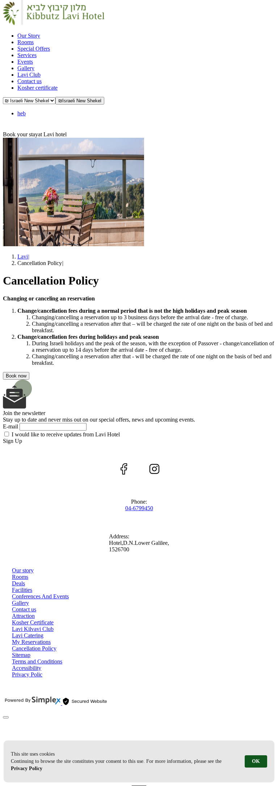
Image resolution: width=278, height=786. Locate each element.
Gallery (20, 603)
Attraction (23, 616)
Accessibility (26, 668)
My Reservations (31, 642)
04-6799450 (139, 508)
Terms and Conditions (37, 661)
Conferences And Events (40, 596)
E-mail (10, 426)
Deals (18, 583)
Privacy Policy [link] (26, 768)
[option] (139, 193)
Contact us (24, 609)
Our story (23, 570)
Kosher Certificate (33, 622)
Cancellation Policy (34, 648)
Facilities (22, 590)
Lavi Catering (27, 635)
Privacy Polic (27, 674)
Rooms (20, 577)
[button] (79, 100)
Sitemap (21, 655)
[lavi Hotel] (53, 23)
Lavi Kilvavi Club (33, 629)
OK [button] (256, 761)
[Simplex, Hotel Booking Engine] (32, 703)
